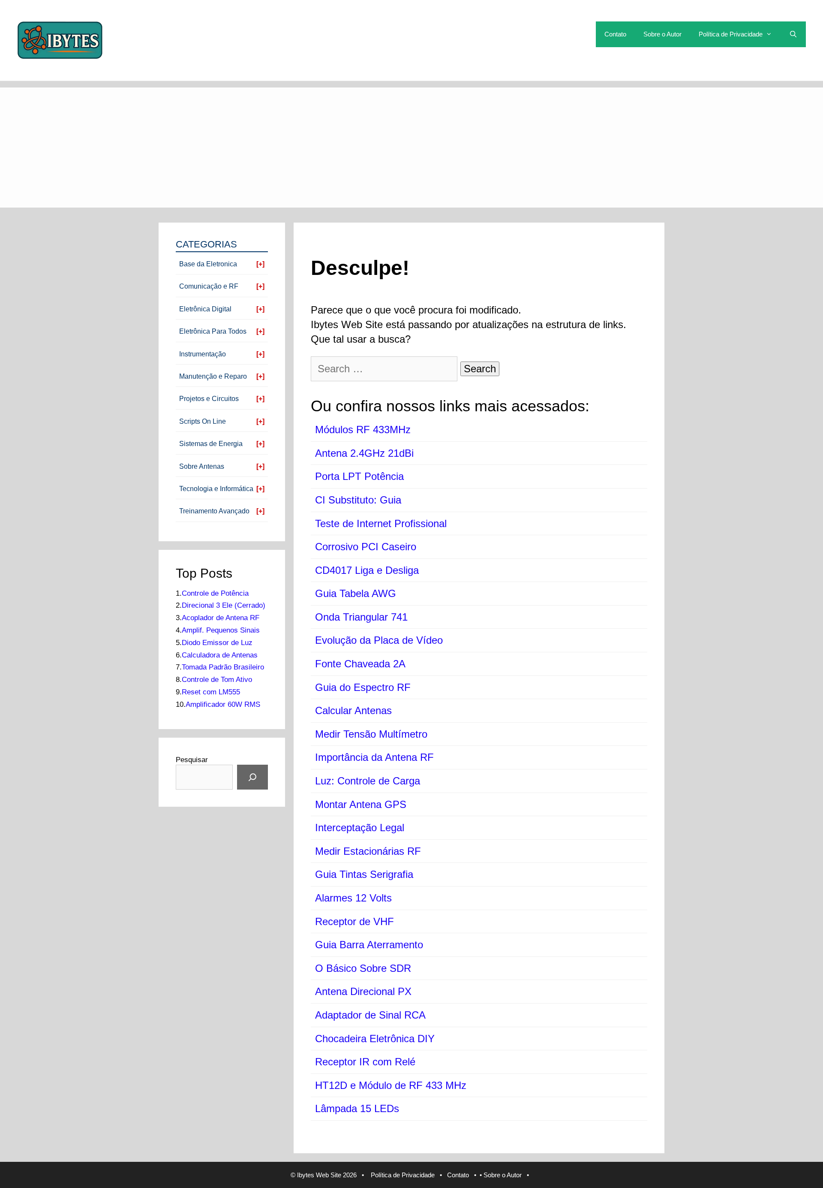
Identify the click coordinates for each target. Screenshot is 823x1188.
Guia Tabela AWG (355, 593)
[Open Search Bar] (793, 34)
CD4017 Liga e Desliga (367, 570)
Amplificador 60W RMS (223, 704)
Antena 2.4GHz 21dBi (364, 453)
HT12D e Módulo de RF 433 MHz (390, 1085)
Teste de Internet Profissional (381, 523)
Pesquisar (192, 760)
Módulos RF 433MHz (363, 429)
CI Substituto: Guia (358, 500)
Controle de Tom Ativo (217, 679)
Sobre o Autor (662, 34)
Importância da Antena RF (374, 757)
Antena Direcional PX (363, 991)
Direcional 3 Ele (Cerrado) (223, 605)
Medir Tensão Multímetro (371, 734)
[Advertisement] (411, 147)
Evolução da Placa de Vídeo (379, 640)
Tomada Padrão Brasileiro (223, 667)
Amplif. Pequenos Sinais (221, 630)
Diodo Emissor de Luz (217, 643)
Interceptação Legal (359, 827)
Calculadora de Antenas (220, 655)
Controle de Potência (215, 593)
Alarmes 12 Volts (353, 898)
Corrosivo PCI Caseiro (365, 546)
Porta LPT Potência (359, 476)
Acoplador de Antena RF (220, 618)
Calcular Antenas (353, 710)
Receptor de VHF (354, 921)
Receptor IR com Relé (365, 1061)
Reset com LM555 (211, 692)
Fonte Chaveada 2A (360, 663)
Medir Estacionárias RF (368, 851)
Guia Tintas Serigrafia (364, 874)
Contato (615, 34)
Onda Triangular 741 (361, 617)
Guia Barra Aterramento (369, 944)
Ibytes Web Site (319, 1175)
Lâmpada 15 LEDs (357, 1108)
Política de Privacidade (731, 34)
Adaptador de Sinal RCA (370, 1015)
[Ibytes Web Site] (60, 39)
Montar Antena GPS (360, 804)
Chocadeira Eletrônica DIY (375, 1038)
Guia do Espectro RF (363, 687)
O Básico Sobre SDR (363, 968)
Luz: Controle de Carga (367, 781)
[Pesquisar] (252, 777)
